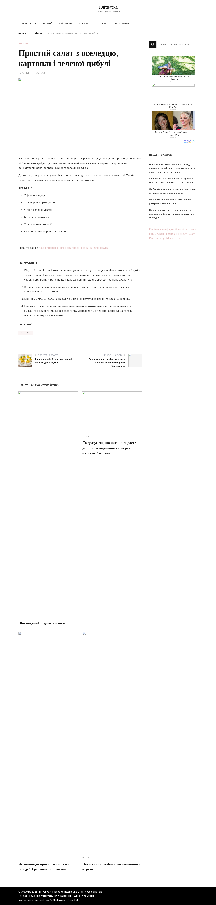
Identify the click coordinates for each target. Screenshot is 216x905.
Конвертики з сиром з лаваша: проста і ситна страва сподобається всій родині (171, 180)
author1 (26, 73)
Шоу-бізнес (122, 23)
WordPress (46, 896)
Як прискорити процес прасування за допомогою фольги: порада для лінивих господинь (171, 214)
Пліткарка (108, 7)
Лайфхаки (65, 23)
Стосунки (102, 23)
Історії (47, 23)
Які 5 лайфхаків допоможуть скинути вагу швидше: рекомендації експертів (172, 191)
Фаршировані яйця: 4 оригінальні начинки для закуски (74, 248)
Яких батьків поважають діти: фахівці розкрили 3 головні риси (170, 201)
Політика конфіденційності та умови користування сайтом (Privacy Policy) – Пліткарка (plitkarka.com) (173, 233)
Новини (84, 23)
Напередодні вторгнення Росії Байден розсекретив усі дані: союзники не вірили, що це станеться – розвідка (172, 168)
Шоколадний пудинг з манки (41, 623)
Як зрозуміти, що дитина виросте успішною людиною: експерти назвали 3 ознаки (109, 448)
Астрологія (29, 23)
